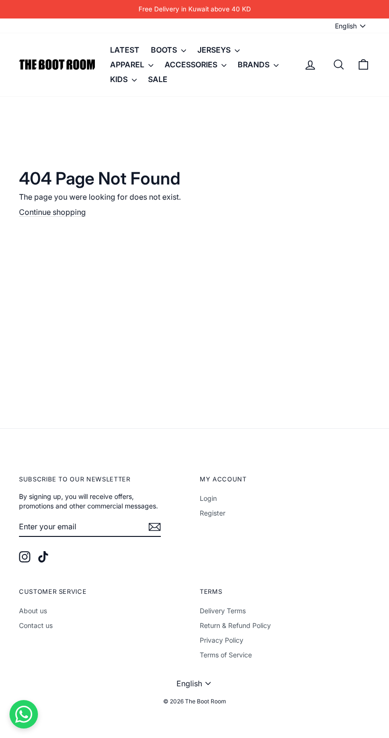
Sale (157, 79)
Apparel (128, 64)
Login (208, 498)
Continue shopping (52, 212)
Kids (120, 79)
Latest (124, 50)
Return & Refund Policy (235, 625)
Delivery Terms (223, 611)
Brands (254, 64)
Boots (165, 50)
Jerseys (214, 50)
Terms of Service (226, 655)
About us (33, 611)
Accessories (192, 64)
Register (212, 513)
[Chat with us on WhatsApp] (23, 714)
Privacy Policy (221, 640)
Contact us (36, 625)
